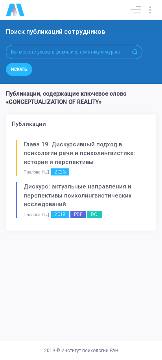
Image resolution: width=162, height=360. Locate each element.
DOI (95, 214)
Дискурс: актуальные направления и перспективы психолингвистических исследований (78, 195)
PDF (78, 214)
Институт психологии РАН (89, 350)
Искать (19, 69)
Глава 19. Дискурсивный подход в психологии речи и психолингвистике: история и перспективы (79, 153)
